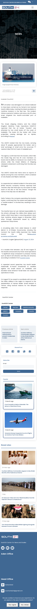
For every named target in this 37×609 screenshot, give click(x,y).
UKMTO (5, 311)
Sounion (5, 315)
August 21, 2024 (29, 240)
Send (18, 371)
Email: (5, 363)
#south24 (33, 234)
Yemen (5, 307)
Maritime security (28, 307)
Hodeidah (18, 311)
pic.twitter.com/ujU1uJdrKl (9, 236)
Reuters (12, 136)
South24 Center (25, 258)
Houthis (31, 311)
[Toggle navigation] (32, 7)
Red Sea (15, 307)
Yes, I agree (12, 605)
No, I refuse (25, 605)
